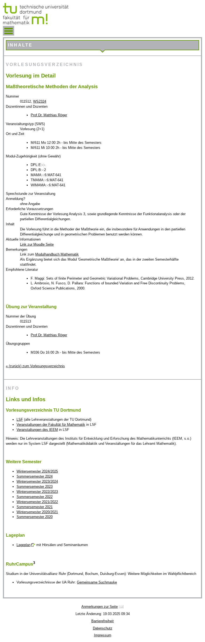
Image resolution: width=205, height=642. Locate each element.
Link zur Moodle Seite (37, 244)
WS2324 (39, 101)
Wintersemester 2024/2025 (37, 471)
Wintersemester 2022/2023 (37, 492)
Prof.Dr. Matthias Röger (49, 115)
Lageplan (23, 545)
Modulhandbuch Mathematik (57, 254)
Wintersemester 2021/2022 (37, 502)
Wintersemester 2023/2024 (37, 481)
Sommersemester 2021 (35, 507)
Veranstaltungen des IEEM (37, 430)
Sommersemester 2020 (35, 517)
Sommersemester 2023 (35, 487)
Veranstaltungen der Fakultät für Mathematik (51, 425)
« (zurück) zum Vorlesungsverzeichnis (35, 366)
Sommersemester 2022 (35, 497)
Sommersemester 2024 (35, 476)
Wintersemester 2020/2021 (37, 512)
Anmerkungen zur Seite (99, 607)
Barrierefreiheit (102, 621)
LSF (20, 419)
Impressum (102, 635)
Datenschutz (102, 628)
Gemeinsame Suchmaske (97, 582)
